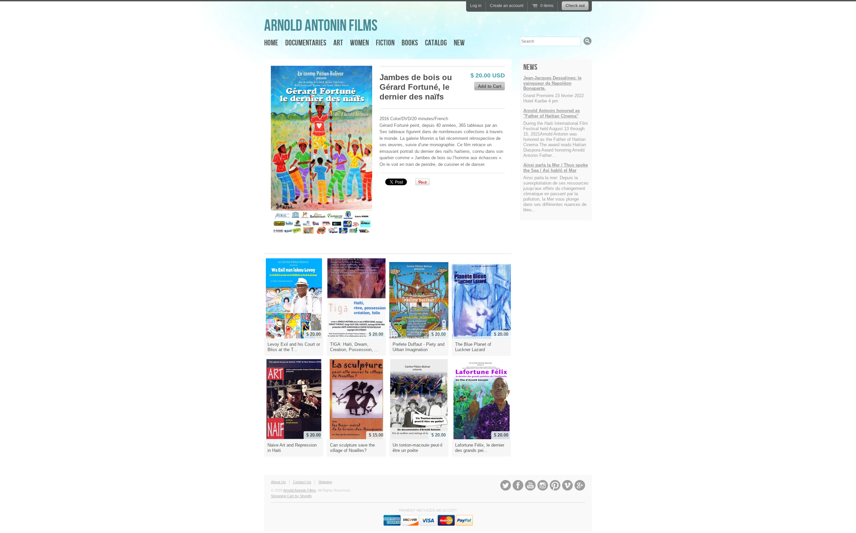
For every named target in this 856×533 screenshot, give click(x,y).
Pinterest (555, 485)
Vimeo (567, 485)
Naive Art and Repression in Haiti (292, 448)
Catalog (436, 43)
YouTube (530, 485)
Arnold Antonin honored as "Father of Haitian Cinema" (551, 113)
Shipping (325, 482)
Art (338, 43)
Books (410, 43)
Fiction (385, 43)
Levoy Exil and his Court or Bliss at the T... (294, 347)
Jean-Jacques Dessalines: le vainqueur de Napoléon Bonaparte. (552, 83)
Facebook (518, 485)
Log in (475, 5)
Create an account (506, 5)
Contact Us (302, 482)
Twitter (505, 485)
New (459, 43)
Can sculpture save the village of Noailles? (352, 448)
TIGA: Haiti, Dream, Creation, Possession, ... (354, 347)
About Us (278, 482)
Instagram (542, 485)
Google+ (579, 485)
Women (359, 43)
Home (271, 43)
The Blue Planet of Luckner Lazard (473, 347)
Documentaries (305, 43)
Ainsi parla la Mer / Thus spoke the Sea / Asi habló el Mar (555, 168)
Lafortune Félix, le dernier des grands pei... (479, 448)
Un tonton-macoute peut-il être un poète (417, 448)
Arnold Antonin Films (321, 25)
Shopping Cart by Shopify (291, 496)
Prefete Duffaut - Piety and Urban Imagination (418, 347)
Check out (575, 5)
